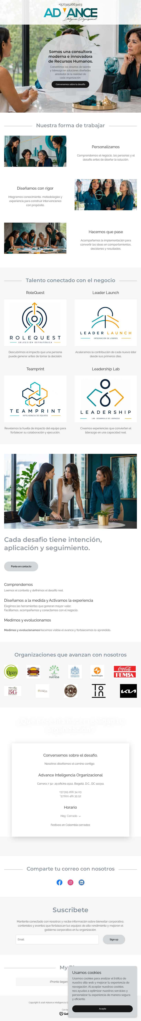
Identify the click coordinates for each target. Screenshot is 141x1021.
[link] (70, 15)
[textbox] (57, 939)
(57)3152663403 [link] (71, 4)
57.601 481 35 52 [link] (71, 796)
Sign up (114, 939)
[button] (79, 816)
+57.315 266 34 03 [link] (70, 792)
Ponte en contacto (21, 566)
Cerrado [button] (72, 816)
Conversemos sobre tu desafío (70, 84)
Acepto (102, 1008)
